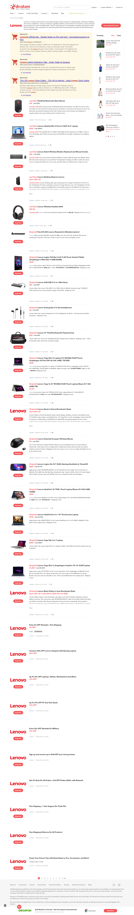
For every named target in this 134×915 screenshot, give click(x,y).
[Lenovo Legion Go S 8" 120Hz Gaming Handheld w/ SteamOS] (18, 467)
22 (50, 120)
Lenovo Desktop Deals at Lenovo (46, 178)
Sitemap (66, 885)
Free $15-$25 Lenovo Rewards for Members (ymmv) (58, 232)
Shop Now (18, 115)
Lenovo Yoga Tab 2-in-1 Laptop (46, 541)
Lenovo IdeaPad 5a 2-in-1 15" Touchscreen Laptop (53, 515)
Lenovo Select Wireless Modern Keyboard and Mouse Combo (58, 152)
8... (60, 878)
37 (52, 508)
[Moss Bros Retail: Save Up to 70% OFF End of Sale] (100, 92)
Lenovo (31, 120)
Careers (32, 885)
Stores (16, 18)
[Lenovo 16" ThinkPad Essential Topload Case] (18, 338)
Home (11, 18)
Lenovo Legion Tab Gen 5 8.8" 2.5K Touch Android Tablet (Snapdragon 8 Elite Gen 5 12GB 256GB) (56, 259)
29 (50, 145)
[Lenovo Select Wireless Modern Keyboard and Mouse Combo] (18, 157)
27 (52, 559)
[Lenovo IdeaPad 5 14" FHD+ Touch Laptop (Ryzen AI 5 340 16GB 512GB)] (18, 495)
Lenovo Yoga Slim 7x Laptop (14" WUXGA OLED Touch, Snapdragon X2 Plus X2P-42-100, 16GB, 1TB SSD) (56, 360)
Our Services (23, 885)
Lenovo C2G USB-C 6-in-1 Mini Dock (48, 283)
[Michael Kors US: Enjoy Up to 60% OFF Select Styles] (100, 56)
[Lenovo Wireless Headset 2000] (18, 212)
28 (52, 432)
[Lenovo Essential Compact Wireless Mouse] (18, 444)
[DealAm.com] (20, 7)
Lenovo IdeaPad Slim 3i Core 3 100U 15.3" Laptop (53, 127)
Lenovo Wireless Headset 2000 (46, 207)
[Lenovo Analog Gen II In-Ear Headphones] (18, 312)
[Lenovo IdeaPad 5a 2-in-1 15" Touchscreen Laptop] (18, 521)
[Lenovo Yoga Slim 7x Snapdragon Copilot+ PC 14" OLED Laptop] (18, 572)
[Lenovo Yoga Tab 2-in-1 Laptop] (18, 545)
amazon (87, 212)
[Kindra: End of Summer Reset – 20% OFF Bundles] (100, 116)
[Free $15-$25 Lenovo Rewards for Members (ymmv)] (18, 233)
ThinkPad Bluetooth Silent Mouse (47, 101)
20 (53, 614)
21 (52, 276)
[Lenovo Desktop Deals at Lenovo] (18, 180)
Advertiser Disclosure (78, 885)
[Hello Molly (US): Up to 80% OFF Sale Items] (100, 104)
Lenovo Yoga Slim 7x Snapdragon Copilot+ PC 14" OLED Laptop (59, 566)
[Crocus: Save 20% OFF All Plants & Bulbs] (100, 44)
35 (52, 200)
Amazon (21, 13)
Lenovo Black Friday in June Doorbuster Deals (52, 592)
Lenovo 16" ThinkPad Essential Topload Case (51, 333)
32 (52, 251)
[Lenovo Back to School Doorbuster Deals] (18, 411)
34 (52, 171)
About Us (13, 885)
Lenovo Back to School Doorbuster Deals (50, 410)
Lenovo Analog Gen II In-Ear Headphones (50, 308)
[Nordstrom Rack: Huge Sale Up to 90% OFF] (100, 80)
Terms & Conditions (55, 885)
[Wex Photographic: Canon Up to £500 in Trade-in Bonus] (100, 128)
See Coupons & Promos (111, 25)
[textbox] (71, 7)
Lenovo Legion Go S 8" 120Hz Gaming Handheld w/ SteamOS (58, 465)
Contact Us (119, 7)
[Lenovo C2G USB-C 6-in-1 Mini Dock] (18, 285)
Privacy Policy (41, 885)
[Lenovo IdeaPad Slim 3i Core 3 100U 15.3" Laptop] (18, 132)
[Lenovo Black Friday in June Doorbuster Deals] (18, 593)
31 (51, 584)
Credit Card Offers (32, 13)
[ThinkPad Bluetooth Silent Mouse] (18, 106)
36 (51, 225)
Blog (62, 13)
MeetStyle (55, 13)
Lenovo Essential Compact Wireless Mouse (51, 440)
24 (52, 352)
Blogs (90, 885)
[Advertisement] (109, 170)
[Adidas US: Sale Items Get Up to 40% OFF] (100, 68)
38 (52, 301)
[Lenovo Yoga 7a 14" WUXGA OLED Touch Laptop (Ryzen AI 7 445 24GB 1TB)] (18, 388)
